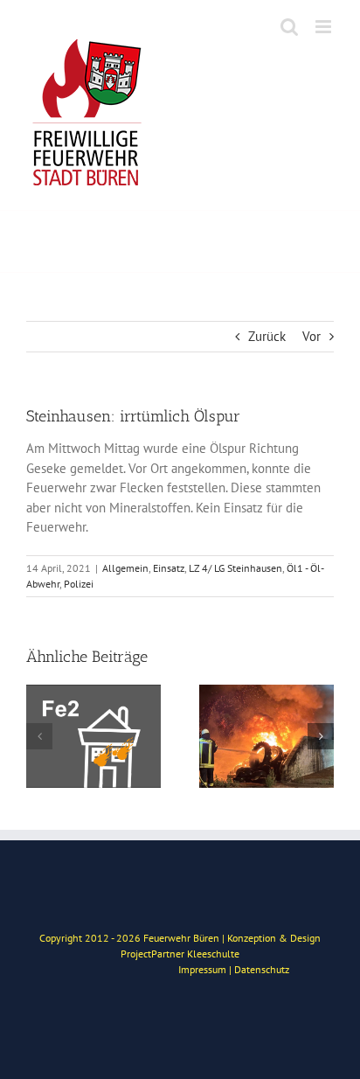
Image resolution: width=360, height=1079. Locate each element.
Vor (311, 336)
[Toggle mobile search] (289, 26)
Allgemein (125, 567)
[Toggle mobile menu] (324, 26)
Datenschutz (261, 969)
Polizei (78, 583)
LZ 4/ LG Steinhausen (235, 567)
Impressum (202, 969)
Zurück (267, 336)
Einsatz (168, 567)
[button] (39, 736)
